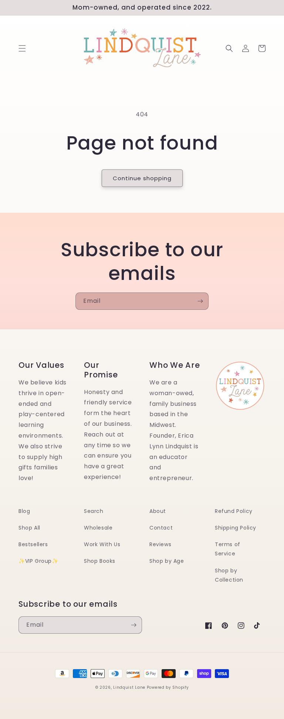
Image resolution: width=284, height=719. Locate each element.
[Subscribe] (200, 301)
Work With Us (102, 544)
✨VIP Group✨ (38, 561)
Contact (161, 527)
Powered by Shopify (168, 687)
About (157, 511)
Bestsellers (33, 544)
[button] (22, 48)
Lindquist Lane (129, 687)
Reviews (160, 544)
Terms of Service (227, 549)
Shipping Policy (235, 527)
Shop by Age (166, 561)
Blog (24, 511)
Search (94, 511)
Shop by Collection (229, 575)
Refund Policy (234, 511)
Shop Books (99, 561)
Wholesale (98, 527)
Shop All (29, 527)
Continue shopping (142, 178)
